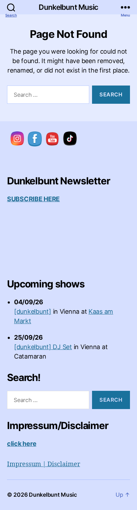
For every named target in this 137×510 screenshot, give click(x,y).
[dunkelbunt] (32, 311)
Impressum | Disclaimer (43, 464)
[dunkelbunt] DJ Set (43, 347)
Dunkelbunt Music (68, 7)
